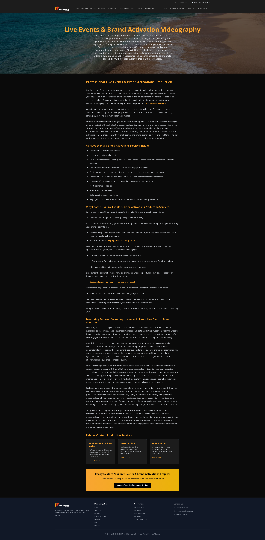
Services (97, 514)
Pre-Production (139, 508)
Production (138, 511)
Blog (96, 522)
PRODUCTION (111, 9)
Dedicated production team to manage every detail (112, 282)
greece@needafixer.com (202, 2)
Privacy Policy (142, 534)
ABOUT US (84, 9)
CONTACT (206, 9)
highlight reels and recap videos (122, 240)
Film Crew (137, 516)
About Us (97, 511)
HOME (77, 9)
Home (96, 508)
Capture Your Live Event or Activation (132, 485)
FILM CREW (163, 9)
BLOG (200, 9)
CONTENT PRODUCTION (146, 9)
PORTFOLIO (192, 9)
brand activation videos (156, 103)
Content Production (140, 519)
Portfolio (97, 519)
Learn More (93, 460)
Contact (97, 525)
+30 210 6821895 (183, 2)
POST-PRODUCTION (127, 9)
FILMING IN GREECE (177, 9)
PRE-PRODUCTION (96, 9)
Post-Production (139, 514)
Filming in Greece (100, 516)
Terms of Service (154, 534)
